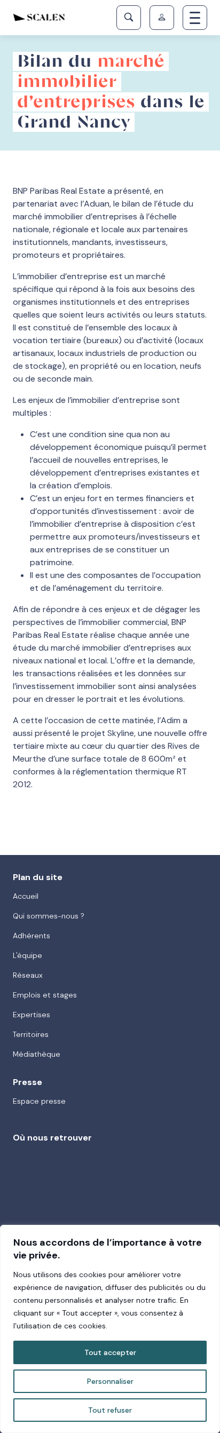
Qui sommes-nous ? (48, 916)
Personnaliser (110, 1381)
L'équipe (27, 955)
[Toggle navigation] (195, 17)
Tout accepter (110, 1352)
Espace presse (39, 1101)
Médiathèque (36, 1054)
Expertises (31, 1014)
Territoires (31, 1034)
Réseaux (28, 975)
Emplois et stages (45, 995)
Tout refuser (110, 1410)
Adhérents (31, 935)
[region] (110, 1329)
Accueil (25, 896)
